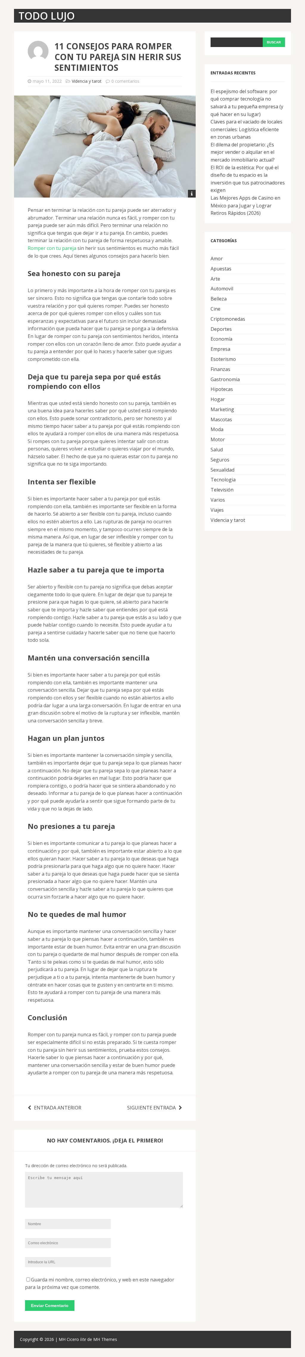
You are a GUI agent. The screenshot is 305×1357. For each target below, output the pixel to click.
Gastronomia (225, 379)
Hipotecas (222, 389)
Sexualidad (222, 470)
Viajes (217, 510)
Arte (215, 279)
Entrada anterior (57, 1107)
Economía (221, 339)
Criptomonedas (228, 319)
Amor (217, 258)
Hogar (218, 399)
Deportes (221, 329)
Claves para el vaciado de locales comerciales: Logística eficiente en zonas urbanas (246, 129)
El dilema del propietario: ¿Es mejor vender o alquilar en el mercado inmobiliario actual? (243, 152)
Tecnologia (223, 479)
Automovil (222, 288)
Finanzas (220, 369)
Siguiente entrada (151, 1107)
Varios (218, 500)
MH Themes (105, 1339)
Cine (215, 309)
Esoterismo (223, 359)
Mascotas (221, 419)
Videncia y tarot (87, 81)
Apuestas (221, 268)
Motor (218, 439)
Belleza (219, 298)
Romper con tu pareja (52, 248)
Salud (217, 449)
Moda (217, 429)
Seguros (220, 459)
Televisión (222, 489)
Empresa (220, 349)
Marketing (222, 409)
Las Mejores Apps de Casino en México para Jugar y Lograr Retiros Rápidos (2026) (245, 205)
